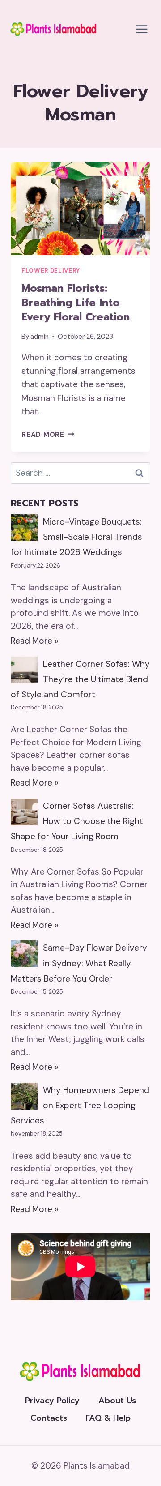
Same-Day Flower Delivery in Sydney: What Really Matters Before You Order (79, 963)
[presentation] (80, 208)
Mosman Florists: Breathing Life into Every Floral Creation (75, 303)
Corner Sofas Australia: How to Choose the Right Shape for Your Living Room (77, 821)
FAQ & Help (108, 1418)
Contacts (48, 1418)
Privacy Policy (52, 1400)
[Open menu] (141, 29)
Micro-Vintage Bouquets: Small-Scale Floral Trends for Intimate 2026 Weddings (76, 537)
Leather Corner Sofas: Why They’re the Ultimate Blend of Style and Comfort (80, 679)
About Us (117, 1400)
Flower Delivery (50, 270)
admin (39, 336)
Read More (48, 434)
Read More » (35, 640)
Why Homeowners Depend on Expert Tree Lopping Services (80, 1105)
